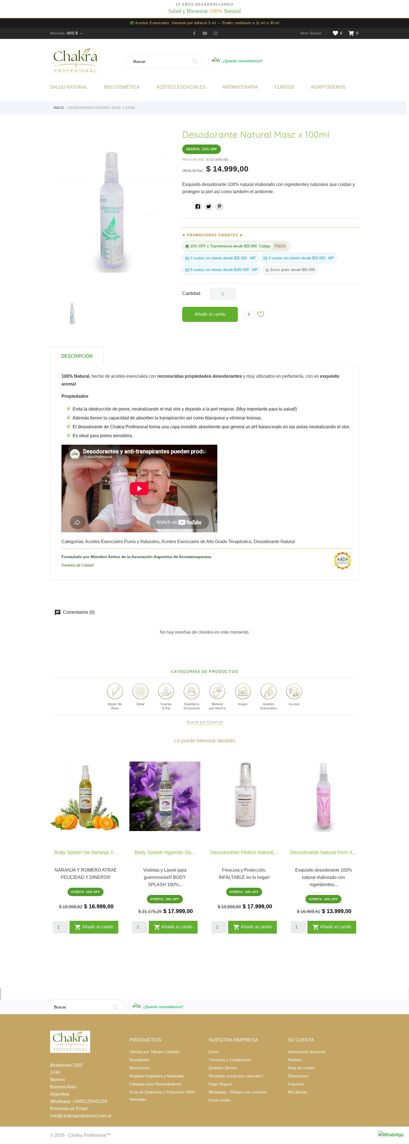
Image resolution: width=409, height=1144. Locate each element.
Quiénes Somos (223, 1068)
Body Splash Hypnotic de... (164, 852)
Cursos (284, 87)
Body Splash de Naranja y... (85, 852)
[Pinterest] (219, 206)
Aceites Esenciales (181, 87)
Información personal (306, 1052)
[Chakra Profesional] (85, 61)
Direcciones (298, 1076)
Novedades (139, 1060)
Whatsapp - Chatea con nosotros (238, 1092)
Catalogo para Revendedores (155, 1084)
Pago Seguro (220, 1084)
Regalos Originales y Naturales (156, 1076)
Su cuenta (301, 1040)
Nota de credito (301, 1068)
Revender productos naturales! (236, 1076)
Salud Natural (69, 87)
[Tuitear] (208, 206)
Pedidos (295, 1060)
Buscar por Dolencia (205, 722)
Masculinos (139, 1068)
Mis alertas (297, 1092)
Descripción (77, 356)
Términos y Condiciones (230, 1060)
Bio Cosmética (122, 87)
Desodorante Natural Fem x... (323, 852)
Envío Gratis (219, 1100)
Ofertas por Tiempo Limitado (154, 1052)
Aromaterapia (240, 87)
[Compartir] (198, 206)
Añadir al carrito (210, 314)
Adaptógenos (328, 87)
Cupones (296, 1084)
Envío (214, 1052)
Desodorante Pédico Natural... (244, 852)
